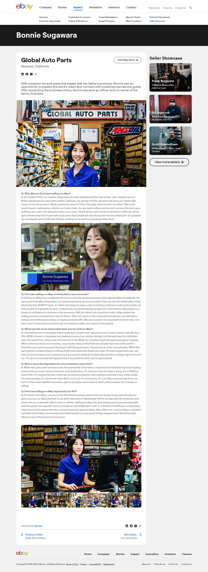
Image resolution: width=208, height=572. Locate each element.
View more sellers (167, 162)
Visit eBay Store (126, 60)
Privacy (83, 564)
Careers (187, 554)
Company (104, 554)
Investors (170, 554)
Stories (120, 554)
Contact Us (186, 564)
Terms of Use (72, 564)
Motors (39, 526)
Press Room (159, 564)
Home (87, 554)
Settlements (108, 564)
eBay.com (146, 564)
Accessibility (95, 564)
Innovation (152, 554)
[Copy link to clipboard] (35, 74)
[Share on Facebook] (27, 74)
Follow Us (173, 564)
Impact (135, 554)
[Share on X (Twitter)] (31, 74)
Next (136, 458)
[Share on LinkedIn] (22, 74)
